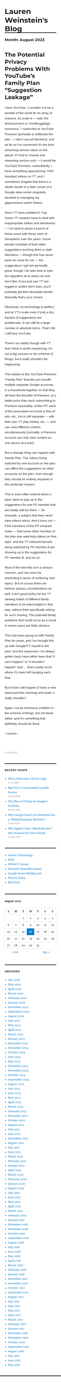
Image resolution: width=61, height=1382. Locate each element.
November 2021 (18, 1138)
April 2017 (14, 1315)
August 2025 (16, 1016)
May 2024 (14, 1061)
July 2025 (14, 1020)
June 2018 (14, 1251)
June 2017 (14, 1306)
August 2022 (16, 1124)
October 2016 (16, 1342)
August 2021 (16, 1143)
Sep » (46, 952)
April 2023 (14, 1102)
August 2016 (16, 1351)
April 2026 (14, 989)
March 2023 (15, 1106)
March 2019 (15, 1210)
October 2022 (16, 1120)
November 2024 (18, 1047)
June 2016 (14, 1360)
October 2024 (16, 1052)
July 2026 (14, 980)
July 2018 (14, 1247)
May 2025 (14, 1025)
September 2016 (18, 1346)
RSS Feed (14, 882)
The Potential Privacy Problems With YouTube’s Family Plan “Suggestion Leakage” (27, 76)
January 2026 (16, 1002)
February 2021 (17, 1161)
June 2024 (14, 1056)
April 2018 (14, 1260)
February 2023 (17, 1111)
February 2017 (17, 1324)
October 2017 (16, 1287)
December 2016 (18, 1333)
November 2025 (18, 1007)
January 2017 (16, 1328)
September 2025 (18, 1011)
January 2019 (16, 1220)
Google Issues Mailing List (25, 873)
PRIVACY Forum (18, 864)
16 (30, 931)
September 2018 (18, 1238)
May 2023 (14, 1097)
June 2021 (14, 1152)
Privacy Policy (17, 877)
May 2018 (14, 1256)
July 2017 (13, 1301)
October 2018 (16, 1233)
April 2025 (14, 1029)
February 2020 (17, 1179)
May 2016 (14, 1364)
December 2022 (18, 1115)
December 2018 (18, 1224)
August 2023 (16, 1084)
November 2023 (18, 1070)
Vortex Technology (20, 855)
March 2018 (15, 1265)
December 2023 (18, 1066)
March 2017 (15, 1319)
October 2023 (16, 1075)
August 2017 (16, 1297)
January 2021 (16, 1165)
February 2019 (17, 1215)
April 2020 (14, 1170)
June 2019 (14, 1197)
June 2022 (14, 1133)
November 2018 (18, 1229)
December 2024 (18, 1043)
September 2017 (18, 1292)
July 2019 (14, 1192)
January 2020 (16, 1183)
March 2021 (15, 1156)
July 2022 (14, 1129)
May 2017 (14, 1310)
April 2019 (14, 1206)
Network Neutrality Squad (25, 868)
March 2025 (15, 1034)
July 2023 (14, 1088)
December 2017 (17, 1278)
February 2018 (17, 1269)
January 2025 (16, 1038)
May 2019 (14, 1201)
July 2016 (14, 1355)
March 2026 (16, 993)
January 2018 (16, 1274)
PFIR (11, 859)
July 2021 (14, 1147)
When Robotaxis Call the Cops (27, 778)
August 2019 (16, 1188)
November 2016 (18, 1337)
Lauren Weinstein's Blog (26, 20)
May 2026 (14, 984)
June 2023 (14, 1093)
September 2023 (18, 1079)
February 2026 (17, 998)
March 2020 (15, 1174)
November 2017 (18, 1283)
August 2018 (16, 1242)
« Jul (15, 952)
